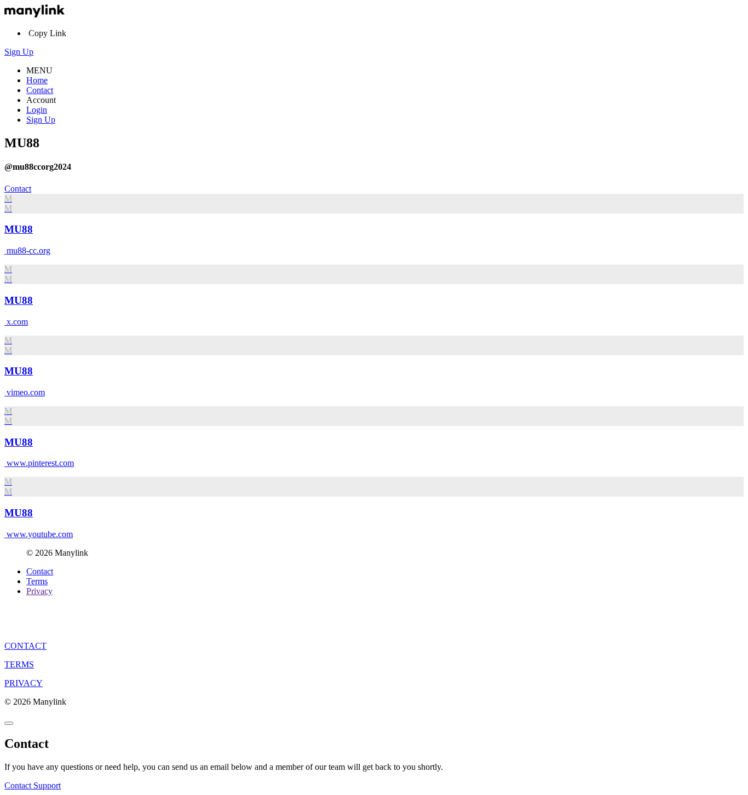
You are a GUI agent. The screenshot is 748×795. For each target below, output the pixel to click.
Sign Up (18, 51)
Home (37, 80)
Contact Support (32, 785)
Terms (37, 581)
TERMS (19, 664)
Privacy (39, 591)
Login (36, 109)
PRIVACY (23, 683)
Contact (39, 90)
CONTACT (25, 645)
